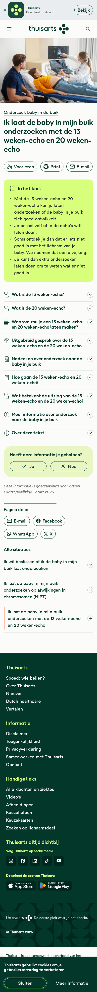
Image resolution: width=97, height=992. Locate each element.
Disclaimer (17, 733)
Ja (31, 466)
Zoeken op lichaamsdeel (30, 828)
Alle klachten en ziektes (30, 789)
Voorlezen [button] (24, 167)
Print (55, 167)
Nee (72, 466)
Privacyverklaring (23, 749)
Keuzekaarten (19, 820)
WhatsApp (23, 534)
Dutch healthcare (23, 701)
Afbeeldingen (20, 805)
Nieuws (13, 693)
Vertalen (14, 709)
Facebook (52, 521)
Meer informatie (71, 983)
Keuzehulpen (19, 812)
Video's (13, 797)
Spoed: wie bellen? (25, 678)
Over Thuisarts (21, 686)
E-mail (83, 167)
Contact (14, 764)
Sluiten (25, 983)
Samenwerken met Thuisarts (34, 757)
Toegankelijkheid (23, 741)
